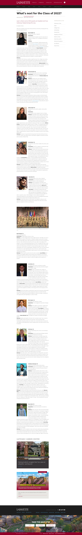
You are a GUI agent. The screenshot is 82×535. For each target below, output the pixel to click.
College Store (51, 512)
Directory (38, 512)
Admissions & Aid (58, 2)
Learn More (20, 496)
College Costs (56, 27)
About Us (34, 2)
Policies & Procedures (58, 41)
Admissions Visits (57, 23)
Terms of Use (45, 533)
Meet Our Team (57, 36)
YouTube (61, 510)
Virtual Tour (63, 512)
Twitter (58, 510)
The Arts (24, 6)
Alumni (50, 6)
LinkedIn (64, 510)
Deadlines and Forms (58, 34)
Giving (39, 6)
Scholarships (56, 30)
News (29, 6)
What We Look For (57, 39)
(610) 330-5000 (28, 512)
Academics (41, 2)
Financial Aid (56, 32)
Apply (55, 25)
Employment (57, 512)
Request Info (51, 525)
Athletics (18, 6)
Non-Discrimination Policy (60, 533)
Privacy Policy (51, 533)
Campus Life (49, 2)
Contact (23, 512)
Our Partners (56, 43)
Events (34, 6)
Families (44, 6)
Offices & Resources (44, 512)
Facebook (59, 510)
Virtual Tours (56, 45)
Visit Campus (40, 525)
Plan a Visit (19, 512)
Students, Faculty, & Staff (58, 6)
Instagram (63, 510)
